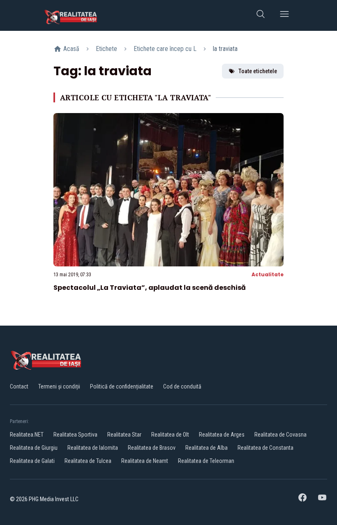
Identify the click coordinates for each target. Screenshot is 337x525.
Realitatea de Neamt (144, 461)
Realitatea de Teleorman (206, 461)
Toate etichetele (257, 71)
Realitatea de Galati (32, 461)
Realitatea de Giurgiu (34, 447)
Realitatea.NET (27, 434)
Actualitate (268, 274)
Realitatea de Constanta (265, 447)
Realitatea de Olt (170, 434)
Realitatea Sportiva (75, 434)
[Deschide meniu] (284, 15)
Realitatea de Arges (222, 434)
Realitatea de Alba (206, 447)
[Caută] (260, 15)
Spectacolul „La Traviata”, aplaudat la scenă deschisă (149, 287)
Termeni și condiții (59, 386)
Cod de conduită (182, 386)
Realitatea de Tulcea (88, 461)
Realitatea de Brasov (151, 447)
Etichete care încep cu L (165, 49)
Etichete (106, 49)
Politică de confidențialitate (121, 386)
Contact (19, 386)
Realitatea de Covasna (280, 434)
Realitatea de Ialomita (92, 447)
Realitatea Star (124, 434)
